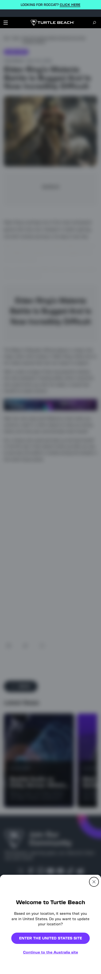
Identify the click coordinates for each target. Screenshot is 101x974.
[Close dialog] (94, 882)
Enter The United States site (50, 938)
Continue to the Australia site (50, 952)
